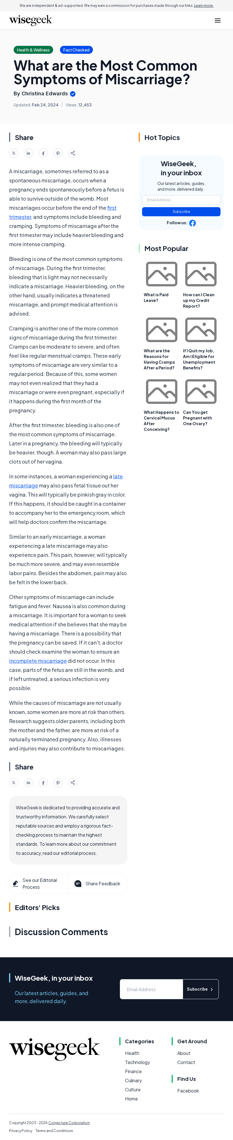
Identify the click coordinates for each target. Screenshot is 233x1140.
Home (131, 1099)
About (183, 1053)
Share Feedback (102, 883)
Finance (133, 1071)
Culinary (133, 1080)
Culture (133, 1089)
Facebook (188, 1091)
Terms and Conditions (54, 1131)
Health (132, 1053)
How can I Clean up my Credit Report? (199, 300)
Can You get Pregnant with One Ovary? (197, 418)
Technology (137, 1062)
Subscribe (181, 211)
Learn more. (204, 5)
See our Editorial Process (39, 883)
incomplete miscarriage (38, 660)
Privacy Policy (20, 1131)
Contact (186, 1062)
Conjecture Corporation (69, 1123)
